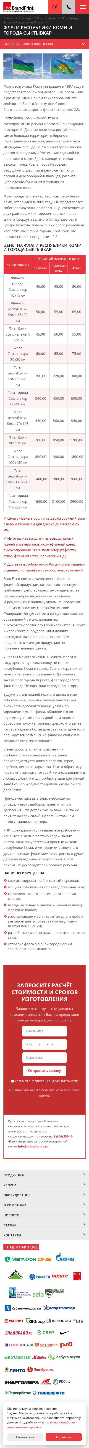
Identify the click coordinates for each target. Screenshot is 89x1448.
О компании (14, 1205)
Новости (11, 1215)
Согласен (63, 1437)
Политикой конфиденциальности (54, 1081)
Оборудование (16, 1195)
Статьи (9, 1225)
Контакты (12, 1235)
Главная (9, 18)
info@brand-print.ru (33, 1146)
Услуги (9, 1185)
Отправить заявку (44, 1071)
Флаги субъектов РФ (51, 18)
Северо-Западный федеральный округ (41, 20)
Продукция (25, 18)
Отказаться (25, 1437)
